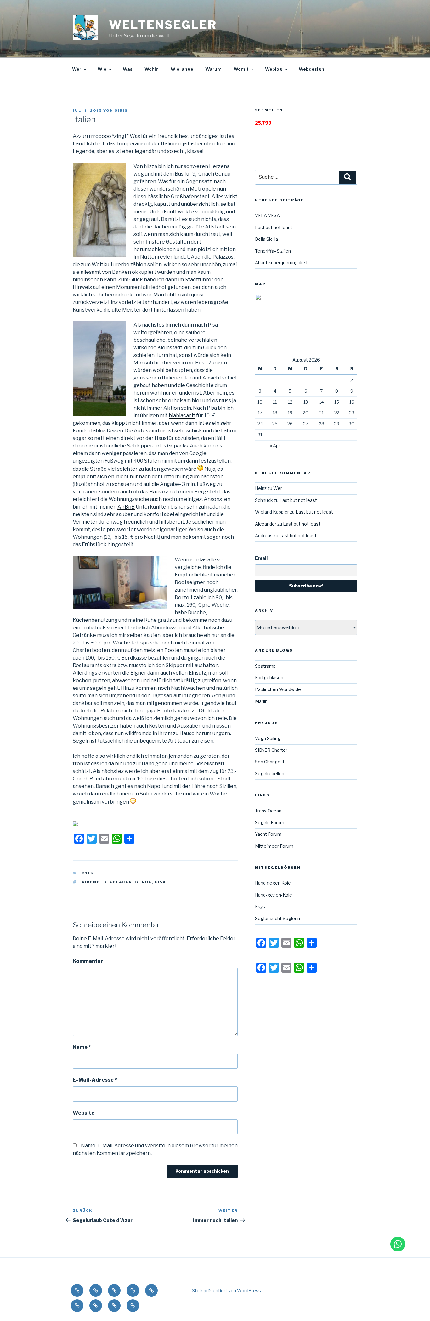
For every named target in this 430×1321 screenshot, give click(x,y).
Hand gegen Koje (273, 882)
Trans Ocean (268, 810)
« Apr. (275, 445)
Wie (102, 69)
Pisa (161, 882)
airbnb (91, 882)
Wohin (151, 69)
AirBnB (126, 507)
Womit (241, 69)
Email (261, 558)
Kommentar (88, 961)
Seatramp (265, 666)
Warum (213, 69)
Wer (76, 69)
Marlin (261, 701)
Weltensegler (163, 25)
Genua (143, 882)
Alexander (265, 523)
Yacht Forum (268, 834)
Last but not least (273, 227)
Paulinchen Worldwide (278, 689)
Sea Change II (269, 761)
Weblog (273, 69)
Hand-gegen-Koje (273, 894)
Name (82, 1047)
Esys (260, 906)
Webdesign (311, 69)
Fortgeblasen (269, 677)
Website (83, 1113)
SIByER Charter (271, 750)
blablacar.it (182, 416)
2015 (87, 873)
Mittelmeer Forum (274, 846)
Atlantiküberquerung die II (281, 262)
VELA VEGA (267, 215)
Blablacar (117, 882)
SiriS (121, 110)
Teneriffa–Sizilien (273, 251)
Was (128, 69)
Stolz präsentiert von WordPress (226, 1290)
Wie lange (182, 69)
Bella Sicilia (266, 239)
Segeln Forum (269, 822)
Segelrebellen (269, 773)
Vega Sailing (267, 738)
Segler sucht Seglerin (277, 918)
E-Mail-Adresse (95, 1080)
